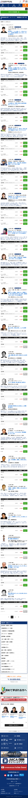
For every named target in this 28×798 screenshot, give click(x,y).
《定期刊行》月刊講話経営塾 (7, 630)
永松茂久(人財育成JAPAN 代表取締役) (16, 72)
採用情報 (15, 789)
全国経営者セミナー (13, 785)
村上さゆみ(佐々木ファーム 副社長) (15, 260)
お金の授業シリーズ (5, 663)
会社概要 (2, 789)
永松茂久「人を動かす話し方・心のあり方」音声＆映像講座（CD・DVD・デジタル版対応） (17, 69)
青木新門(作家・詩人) (12, 569)
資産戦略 (3, 658)
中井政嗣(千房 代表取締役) (13, 462)
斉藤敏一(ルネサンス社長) (19, 541)
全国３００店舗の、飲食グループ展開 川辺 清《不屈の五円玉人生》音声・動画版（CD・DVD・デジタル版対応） (17, 294)
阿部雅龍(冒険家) (11, 166)
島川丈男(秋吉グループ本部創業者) (15, 358)
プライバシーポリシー (18, 791)
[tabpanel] (5, 712)
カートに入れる (25, 47)
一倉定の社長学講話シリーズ (7, 669)
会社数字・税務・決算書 (6, 641)
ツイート (22, 775)
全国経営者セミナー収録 (6, 628)
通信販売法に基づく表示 (5, 793)
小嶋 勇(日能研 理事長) (13, 491)
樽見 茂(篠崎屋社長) (12, 519)
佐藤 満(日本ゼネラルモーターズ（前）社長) (17, 330)
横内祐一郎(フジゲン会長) (13, 384)
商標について (16, 793)
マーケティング (4, 644)
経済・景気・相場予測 (6, 650)
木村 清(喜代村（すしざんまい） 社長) (16, 435)
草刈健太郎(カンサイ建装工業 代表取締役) (16, 106)
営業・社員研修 (4, 655)
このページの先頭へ (14, 731)
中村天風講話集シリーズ (6, 666)
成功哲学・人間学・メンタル (7, 661)
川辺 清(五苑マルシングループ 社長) (15, 297)
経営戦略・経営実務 (5, 636)
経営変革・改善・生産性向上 (7, 652)
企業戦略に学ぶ (4, 647)
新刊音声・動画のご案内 (6, 625)
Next (25, 722)
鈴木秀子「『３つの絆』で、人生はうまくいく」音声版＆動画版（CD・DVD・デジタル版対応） (17, 33)
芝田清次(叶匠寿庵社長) (12, 409)
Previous (1, 722)
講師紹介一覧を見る (14, 725)
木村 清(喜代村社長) (12, 540)
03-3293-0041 (14, 679)
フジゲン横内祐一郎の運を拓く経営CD (17, 382)
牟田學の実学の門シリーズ (7, 671)
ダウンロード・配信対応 (6, 633)
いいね (16, 775)
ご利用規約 (3, 791)
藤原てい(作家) (11, 596)
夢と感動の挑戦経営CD (13, 538)
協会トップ (13, 781)
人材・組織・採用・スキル (7, 639)
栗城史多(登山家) (11, 235)
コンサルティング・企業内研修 (13, 783)
